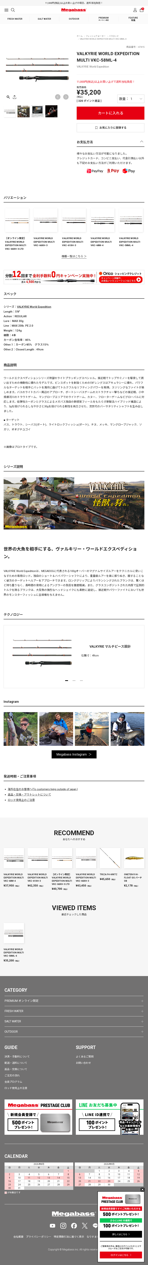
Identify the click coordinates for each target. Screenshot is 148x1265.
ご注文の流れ (12, 1075)
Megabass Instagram (71, 754)
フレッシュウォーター (96, 36)
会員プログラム (13, 1081)
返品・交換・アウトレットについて (29, 794)
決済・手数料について (17, 1056)
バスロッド (114, 36)
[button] (66, 97)
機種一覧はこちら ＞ (74, 256)
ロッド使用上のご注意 (21, 800)
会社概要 (18, 1236)
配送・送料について (16, 1062)
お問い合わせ (83, 1062)
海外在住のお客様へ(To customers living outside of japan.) (43, 789)
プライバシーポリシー (38, 1236)
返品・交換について (16, 1069)
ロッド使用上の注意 (16, 1088)
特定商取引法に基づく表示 (69, 1236)
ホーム (80, 36)
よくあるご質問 (84, 1056)
